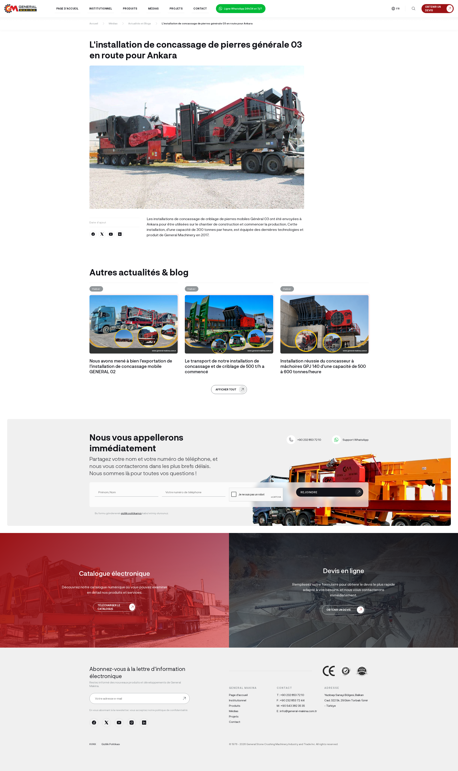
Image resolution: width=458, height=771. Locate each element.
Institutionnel (237, 700)
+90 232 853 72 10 (292, 694)
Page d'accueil (238, 694)
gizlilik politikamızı (131, 513)
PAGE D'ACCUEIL (67, 8)
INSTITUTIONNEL (100, 8)
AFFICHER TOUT (226, 389)
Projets (233, 716)
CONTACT (200, 8)
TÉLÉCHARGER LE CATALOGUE (109, 607)
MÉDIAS (153, 8)
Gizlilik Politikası (110, 744)
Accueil (93, 23)
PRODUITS (130, 8)
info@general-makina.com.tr (298, 711)
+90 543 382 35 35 (293, 705)
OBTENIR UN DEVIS (339, 609)
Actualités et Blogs (139, 23)
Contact (234, 721)
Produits (234, 705)
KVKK (92, 744)
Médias (113, 23)
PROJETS (176, 8)
